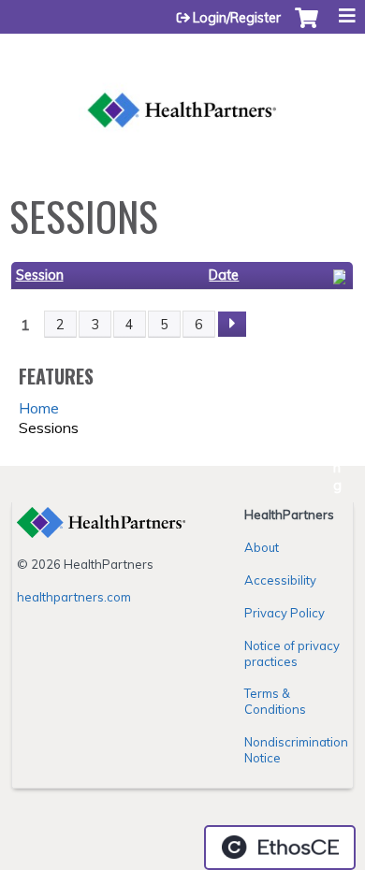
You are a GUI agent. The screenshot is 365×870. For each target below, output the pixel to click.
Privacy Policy (284, 612)
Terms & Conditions (275, 701)
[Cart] (306, 27)
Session (40, 275)
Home (39, 408)
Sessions (49, 427)
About (261, 547)
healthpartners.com (74, 596)
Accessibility (280, 580)
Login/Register (237, 17)
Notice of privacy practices (292, 653)
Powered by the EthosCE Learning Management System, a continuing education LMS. (280, 847)
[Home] (182, 89)
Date (224, 275)
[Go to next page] (232, 325)
